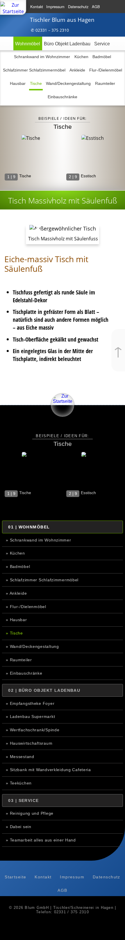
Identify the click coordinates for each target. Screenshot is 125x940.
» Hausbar (16, 619)
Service (102, 43)
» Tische (14, 633)
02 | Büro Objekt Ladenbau (44, 690)
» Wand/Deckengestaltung (32, 646)
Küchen (81, 56)
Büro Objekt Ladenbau (67, 43)
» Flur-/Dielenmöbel (26, 606)
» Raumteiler (19, 659)
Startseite (15, 877)
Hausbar (18, 83)
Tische (36, 83)
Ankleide (77, 70)
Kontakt (36, 6)
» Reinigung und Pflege (29, 813)
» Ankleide (16, 593)
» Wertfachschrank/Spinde (32, 730)
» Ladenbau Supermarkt (30, 716)
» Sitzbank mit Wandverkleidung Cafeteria (48, 769)
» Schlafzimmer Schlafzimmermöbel (42, 580)
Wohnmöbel (27, 43)
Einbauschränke (62, 96)
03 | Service (23, 800)
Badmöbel (101, 56)
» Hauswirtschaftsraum (29, 743)
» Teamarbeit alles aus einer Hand (41, 840)
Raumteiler (105, 83)
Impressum (55, 6)
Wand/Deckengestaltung (68, 83)
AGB (96, 6)
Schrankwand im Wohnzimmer (42, 56)
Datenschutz (78, 6)
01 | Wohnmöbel (29, 527)
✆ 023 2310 (50, 30)
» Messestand (20, 756)
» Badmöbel (18, 566)
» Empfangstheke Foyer (30, 703)
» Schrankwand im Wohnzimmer (38, 540)
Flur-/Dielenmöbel (105, 70)
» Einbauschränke (24, 673)
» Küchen (15, 553)
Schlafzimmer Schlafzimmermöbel (34, 70)
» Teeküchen (19, 783)
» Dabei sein (18, 826)
